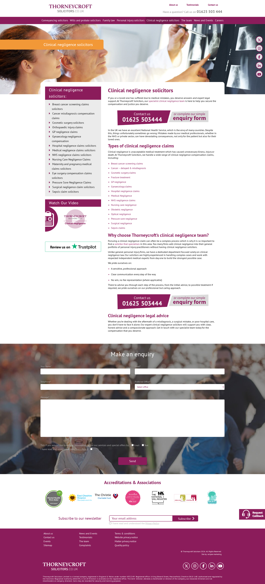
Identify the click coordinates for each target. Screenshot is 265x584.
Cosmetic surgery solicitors (68, 122)
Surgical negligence (121, 223)
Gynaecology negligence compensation (66, 139)
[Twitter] (259, 40)
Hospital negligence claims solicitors (74, 145)
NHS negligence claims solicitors (71, 155)
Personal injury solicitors (130, 20)
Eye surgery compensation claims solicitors (72, 175)
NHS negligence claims (123, 200)
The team (186, 20)
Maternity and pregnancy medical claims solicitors (72, 166)
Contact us (213, 4)
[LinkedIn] (259, 65)
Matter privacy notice (125, 541)
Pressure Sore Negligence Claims (71, 182)
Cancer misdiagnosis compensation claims (73, 116)
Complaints (85, 545)
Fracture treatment (120, 177)
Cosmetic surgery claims (123, 172)
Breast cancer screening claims (127, 163)
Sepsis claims (118, 227)
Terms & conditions (125, 533)
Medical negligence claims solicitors (73, 150)
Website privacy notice (126, 537)
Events (47, 541)
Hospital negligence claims (125, 191)
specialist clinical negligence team (167, 101)
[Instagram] (259, 48)
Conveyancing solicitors (55, 20)
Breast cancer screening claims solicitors (70, 107)
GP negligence (118, 181)
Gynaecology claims (121, 186)
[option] (53, 498)
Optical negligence (121, 214)
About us (173, 4)
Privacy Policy (81, 449)
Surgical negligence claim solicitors (73, 187)
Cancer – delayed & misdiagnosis (128, 168)
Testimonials (192, 4)
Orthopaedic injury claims (67, 127)
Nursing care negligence (123, 204)
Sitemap (48, 545)
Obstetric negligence (122, 209)
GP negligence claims (65, 132)
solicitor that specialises (127, 243)
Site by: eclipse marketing (211, 554)
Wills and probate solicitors (85, 20)
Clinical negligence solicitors (163, 20)
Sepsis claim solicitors (65, 191)
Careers (219, 20)
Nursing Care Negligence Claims (71, 159)
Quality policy (122, 545)
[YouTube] (259, 74)
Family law (109, 20)
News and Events (203, 20)
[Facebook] (259, 57)
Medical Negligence (121, 195)
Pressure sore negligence (124, 218)
